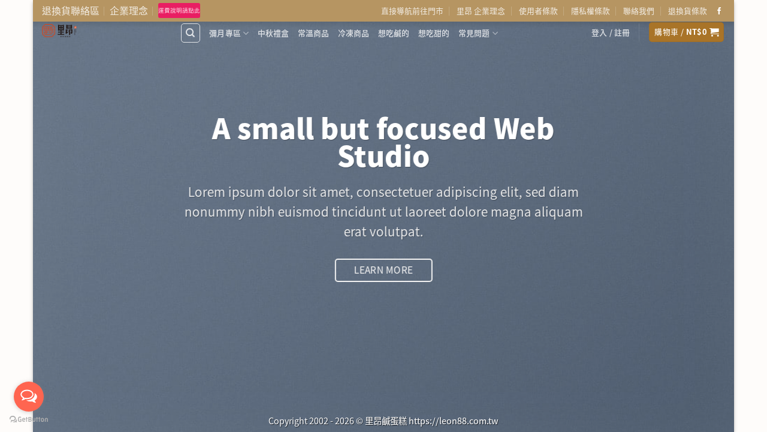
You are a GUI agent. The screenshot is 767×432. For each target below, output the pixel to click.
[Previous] (62, 216)
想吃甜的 (434, 32)
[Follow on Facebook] (719, 11)
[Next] (704, 216)
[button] (610, 32)
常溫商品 (314, 32)
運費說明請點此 (179, 10)
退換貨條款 (687, 10)
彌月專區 (225, 32)
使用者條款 (538, 10)
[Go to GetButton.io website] (29, 420)
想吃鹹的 (394, 32)
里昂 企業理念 (481, 10)
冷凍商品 (354, 32)
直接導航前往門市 (412, 10)
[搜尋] (190, 33)
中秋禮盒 (273, 32)
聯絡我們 (638, 10)
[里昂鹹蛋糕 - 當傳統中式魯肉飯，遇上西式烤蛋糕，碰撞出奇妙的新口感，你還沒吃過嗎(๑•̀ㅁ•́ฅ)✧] (102, 31)
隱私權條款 (590, 10)
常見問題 (474, 32)
